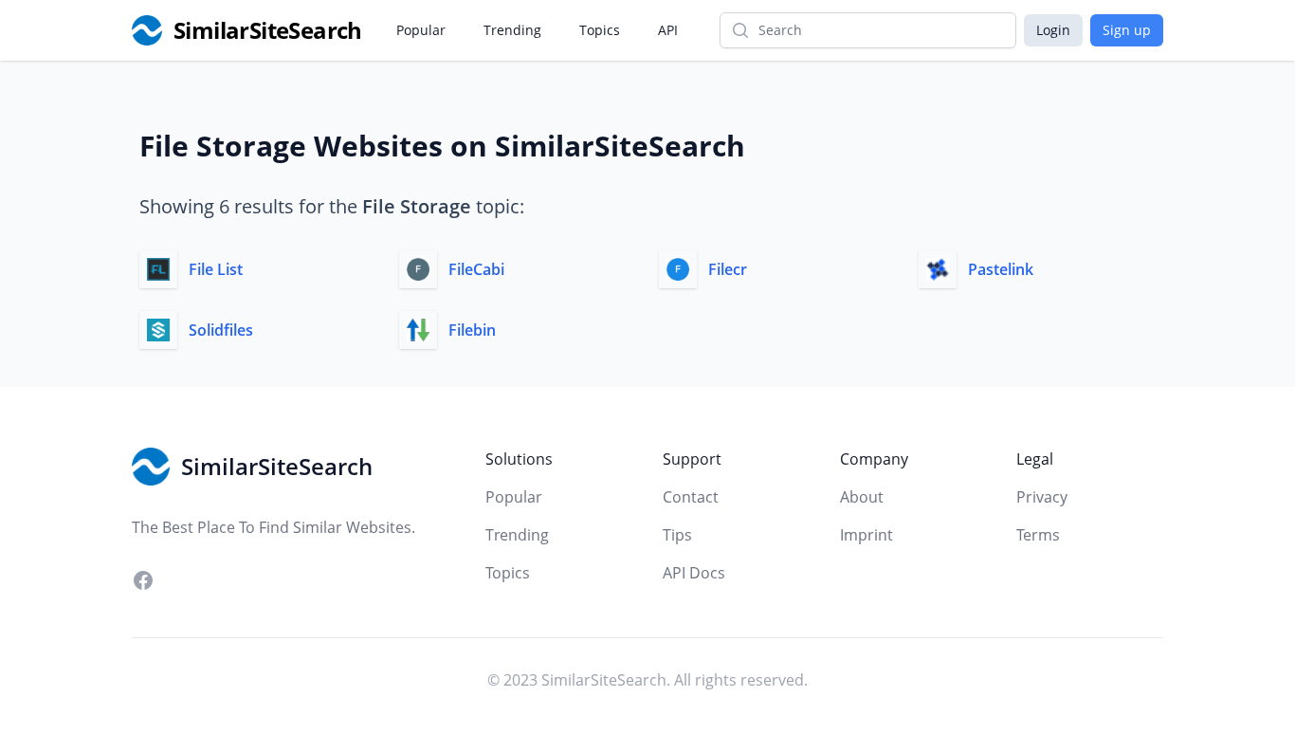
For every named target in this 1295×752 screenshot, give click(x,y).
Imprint (866, 534)
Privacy (1041, 496)
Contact (691, 496)
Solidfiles (221, 330)
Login (1053, 30)
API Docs (694, 572)
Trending (512, 30)
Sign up (1127, 30)
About (862, 496)
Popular (421, 30)
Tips (677, 534)
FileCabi (476, 269)
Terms (1038, 534)
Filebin (472, 330)
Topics (599, 30)
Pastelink (1000, 269)
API (668, 30)
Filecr (727, 269)
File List (216, 269)
